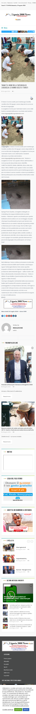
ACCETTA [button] (18, 709)
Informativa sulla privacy (20, 706)
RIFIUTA (26, 709)
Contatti (15, 3)
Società (6, 664)
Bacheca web (8, 670)
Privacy (29, 3)
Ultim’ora (6, 673)
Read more (6, 396)
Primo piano (7, 659)
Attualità (6, 661)
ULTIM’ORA (6, 403)
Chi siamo (4, 3)
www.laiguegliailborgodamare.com (12, 113)
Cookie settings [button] (7, 709)
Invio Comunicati (22, 3)
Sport (5, 667)
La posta (6, 675)
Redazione (10, 3)
